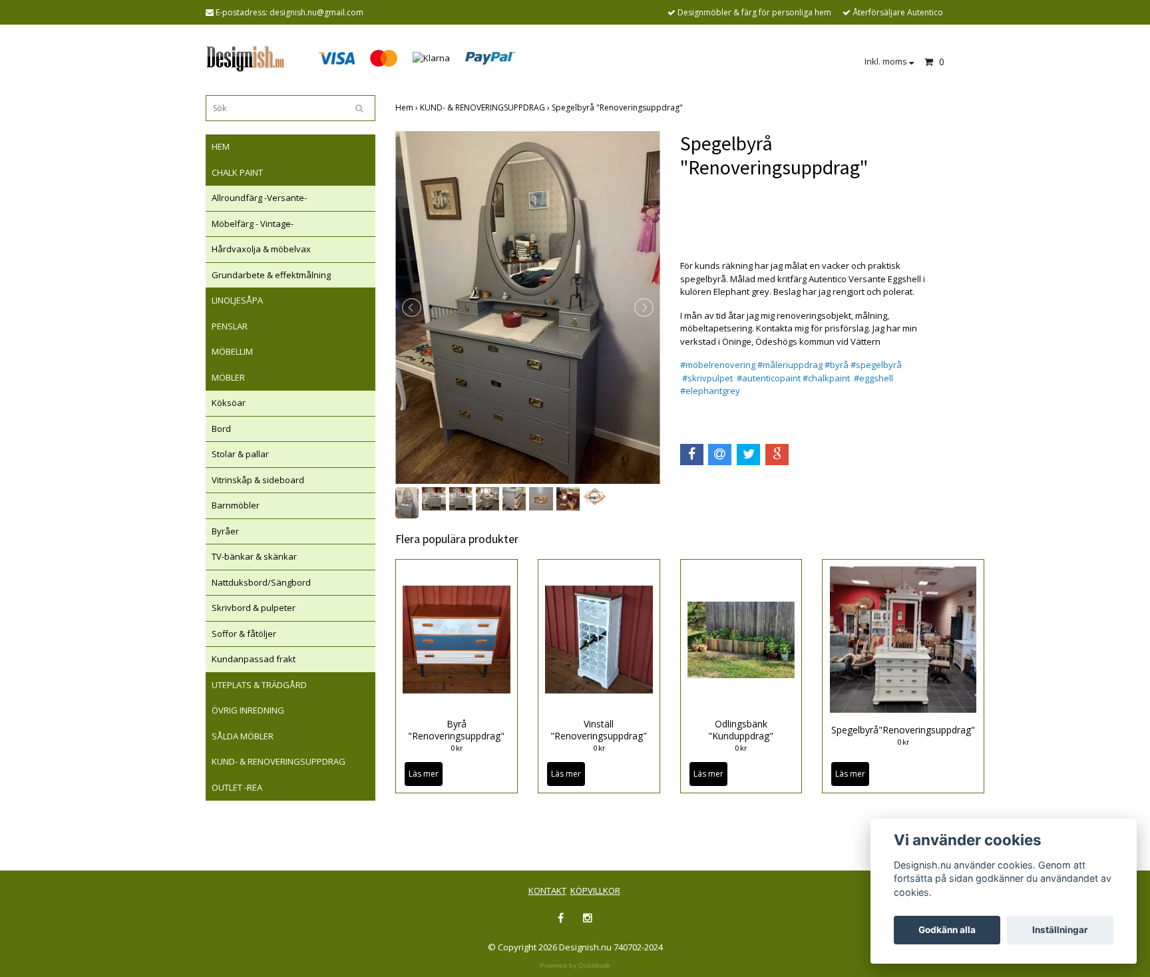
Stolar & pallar (240, 454)
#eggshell (873, 378)
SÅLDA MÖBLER (243, 736)
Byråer (225, 531)
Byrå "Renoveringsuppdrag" (456, 729)
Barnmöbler (236, 505)
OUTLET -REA (237, 787)
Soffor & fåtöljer (244, 634)
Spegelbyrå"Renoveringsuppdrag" (903, 729)
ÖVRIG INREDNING (248, 710)
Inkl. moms (886, 61)
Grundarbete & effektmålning (271, 275)
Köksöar (229, 403)
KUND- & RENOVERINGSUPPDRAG (278, 761)
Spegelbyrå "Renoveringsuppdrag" (618, 107)
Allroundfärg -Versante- (259, 198)
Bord (221, 429)
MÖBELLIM (232, 351)
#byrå (837, 365)
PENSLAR (230, 326)
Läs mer (424, 773)
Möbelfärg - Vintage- (252, 224)
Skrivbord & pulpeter (253, 608)
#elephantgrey (710, 391)
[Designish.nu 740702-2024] (246, 57)
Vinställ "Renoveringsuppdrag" (598, 729)
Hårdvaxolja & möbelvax (261, 249)
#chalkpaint (826, 378)
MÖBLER (228, 377)
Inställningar (1060, 929)
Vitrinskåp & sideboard (258, 480)
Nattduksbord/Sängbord (261, 582)
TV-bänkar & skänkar (254, 556)
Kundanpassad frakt (253, 659)
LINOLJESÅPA (237, 300)
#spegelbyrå (876, 365)
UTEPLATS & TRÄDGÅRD (259, 685)
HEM (221, 146)
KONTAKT (547, 890)
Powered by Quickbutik (575, 965)
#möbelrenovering (717, 365)
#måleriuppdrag (790, 365)
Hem (407, 107)
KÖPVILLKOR (595, 890)
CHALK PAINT (237, 172)
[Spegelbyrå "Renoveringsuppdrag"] (527, 307)
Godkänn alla (947, 929)
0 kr (457, 748)
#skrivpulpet (707, 378)
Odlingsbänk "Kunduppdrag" (740, 729)
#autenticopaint (770, 378)
